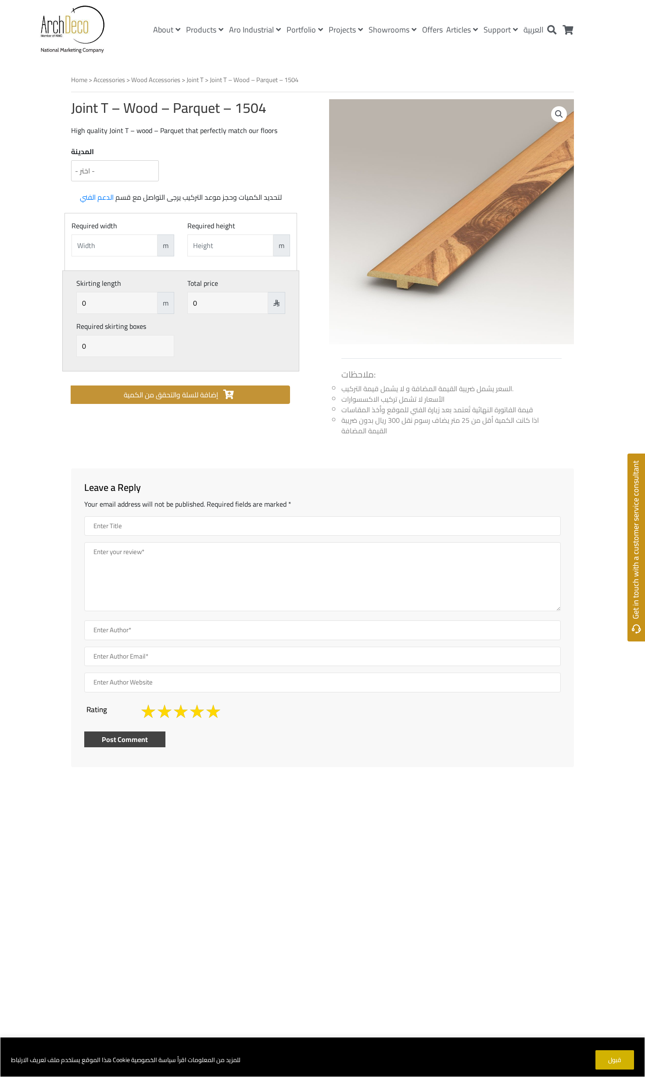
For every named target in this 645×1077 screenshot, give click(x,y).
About (163, 29)
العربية (533, 29)
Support (497, 29)
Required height (211, 225)
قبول (614, 1060)
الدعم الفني (97, 197)
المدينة (82, 151)
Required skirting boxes (111, 326)
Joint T (195, 80)
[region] (322, 1057)
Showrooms (389, 29)
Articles (458, 29)
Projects (342, 29)
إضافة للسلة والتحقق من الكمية (172, 394)
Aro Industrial (251, 29)
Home (79, 80)
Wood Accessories (155, 80)
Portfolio (301, 29)
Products (201, 29)
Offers (432, 29)
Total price (202, 283)
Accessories (109, 80)
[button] (559, 114)
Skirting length (98, 283)
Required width (94, 225)
